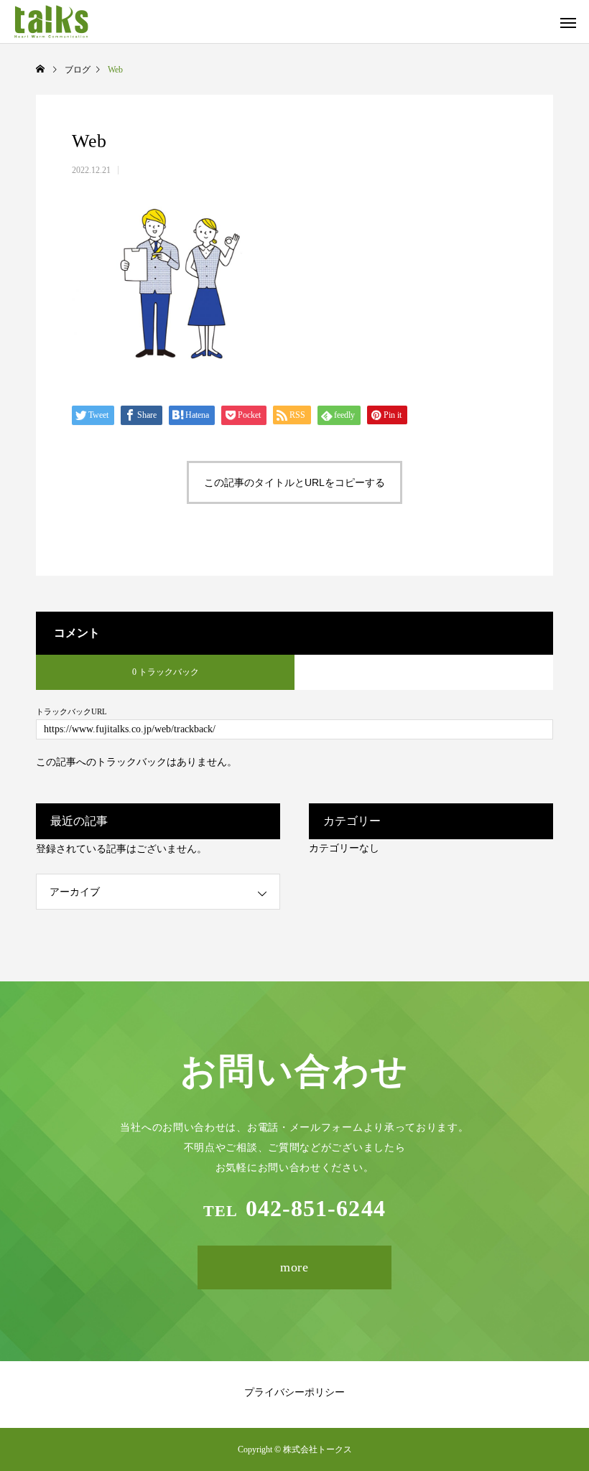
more (295, 1267)
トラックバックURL (71, 712)
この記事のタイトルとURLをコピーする (294, 482)
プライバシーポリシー (294, 1392)
